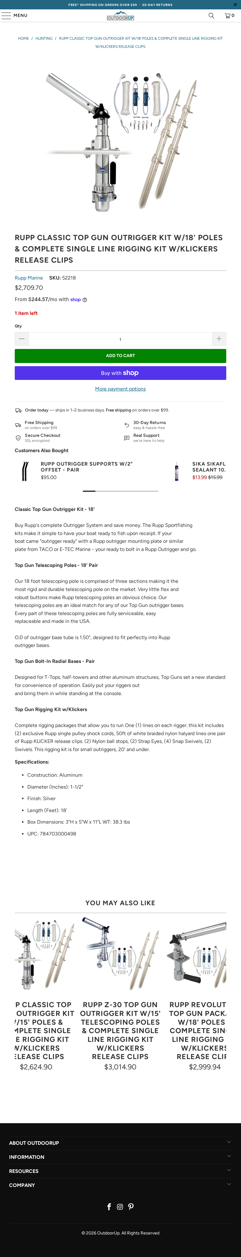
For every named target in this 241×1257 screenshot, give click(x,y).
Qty (18, 326)
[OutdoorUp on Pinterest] (131, 1207)
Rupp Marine (29, 278)
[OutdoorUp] (120, 15)
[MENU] (3, 15)
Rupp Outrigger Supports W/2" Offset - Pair (87, 467)
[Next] (221, 993)
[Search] (211, 15)
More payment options (120, 389)
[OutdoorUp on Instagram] (120, 1207)
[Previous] (19, 993)
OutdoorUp (108, 1233)
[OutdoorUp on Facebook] (109, 1207)
